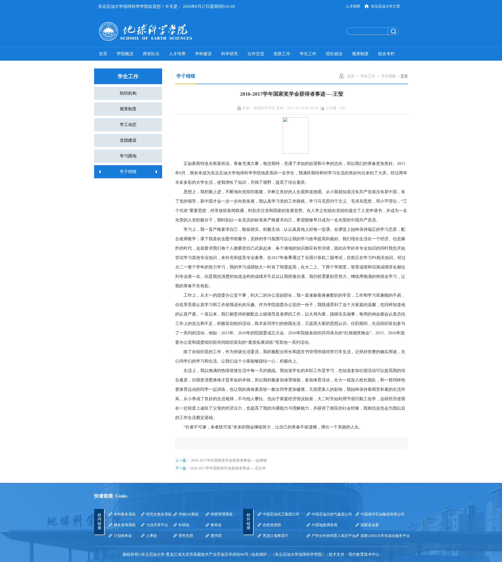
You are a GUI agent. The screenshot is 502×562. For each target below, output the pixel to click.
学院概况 (125, 53)
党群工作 (281, 53)
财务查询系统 (125, 525)
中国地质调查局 (324, 525)
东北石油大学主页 (385, 6)
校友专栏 (386, 53)
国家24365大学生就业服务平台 (385, 536)
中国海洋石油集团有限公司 (382, 514)
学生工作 (308, 53)
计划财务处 (123, 536)
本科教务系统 (125, 514)
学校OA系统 (188, 514)
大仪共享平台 (157, 525)
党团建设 (128, 140)
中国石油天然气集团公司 (332, 514)
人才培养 (177, 53)
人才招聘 (353, 6)
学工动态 (128, 124)
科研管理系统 (222, 514)
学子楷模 (128, 171)
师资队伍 (151, 53)
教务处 (216, 525)
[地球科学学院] (166, 31)
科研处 (184, 525)
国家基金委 (370, 525)
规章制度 (360, 53)
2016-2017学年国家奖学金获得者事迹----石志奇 (228, 468)
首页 (103, 53)
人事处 (151, 536)
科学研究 (229, 53)
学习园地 (128, 156)
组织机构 (128, 93)
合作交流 (255, 53)
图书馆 (216, 536)
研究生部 (186, 536)
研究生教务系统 (159, 514)
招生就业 (334, 53)
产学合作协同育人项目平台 (334, 536)
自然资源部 (272, 525)
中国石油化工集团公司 (281, 514)
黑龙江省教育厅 (275, 536)
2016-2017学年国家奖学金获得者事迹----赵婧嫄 (229, 460)
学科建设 (203, 53)
